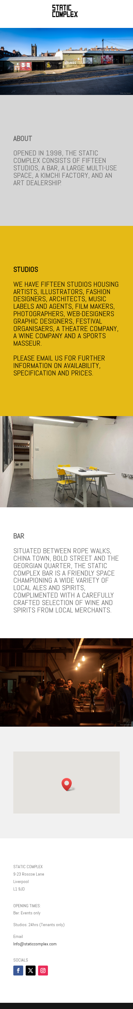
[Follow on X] (31, 970)
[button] (68, 784)
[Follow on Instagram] (43, 970)
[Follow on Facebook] (18, 970)
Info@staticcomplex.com (35, 944)
